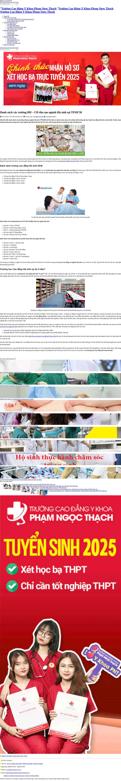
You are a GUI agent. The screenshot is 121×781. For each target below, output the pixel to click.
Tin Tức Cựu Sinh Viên (13, 43)
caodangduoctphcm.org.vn (13, 769)
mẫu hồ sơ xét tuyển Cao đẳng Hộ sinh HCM (42, 336)
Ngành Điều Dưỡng (12, 35)
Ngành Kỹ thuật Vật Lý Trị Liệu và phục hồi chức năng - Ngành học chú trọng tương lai (69, 489)
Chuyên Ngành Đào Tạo (10, 22)
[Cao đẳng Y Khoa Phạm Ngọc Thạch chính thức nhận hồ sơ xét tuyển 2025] (62, 78)
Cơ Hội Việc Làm (12, 41)
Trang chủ (6, 16)
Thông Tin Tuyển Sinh (10, 17)
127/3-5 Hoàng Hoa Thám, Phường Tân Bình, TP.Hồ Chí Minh (25, 763)
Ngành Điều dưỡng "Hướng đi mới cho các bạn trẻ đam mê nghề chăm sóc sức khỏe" (50, 486)
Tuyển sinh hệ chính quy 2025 (15, 21)
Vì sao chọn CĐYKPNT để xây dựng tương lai (20, 19)
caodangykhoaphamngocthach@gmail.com (17, 772)
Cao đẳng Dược (11, 24)
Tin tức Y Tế (10, 32)
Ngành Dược (10, 33)
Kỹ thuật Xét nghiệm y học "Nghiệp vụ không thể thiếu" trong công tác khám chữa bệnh (78, 491)
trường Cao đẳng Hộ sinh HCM (69, 161)
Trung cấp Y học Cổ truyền (14, 29)
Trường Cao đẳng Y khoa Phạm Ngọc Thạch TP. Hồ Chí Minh (21, 775)
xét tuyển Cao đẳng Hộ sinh (8, 326)
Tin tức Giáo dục (12, 38)
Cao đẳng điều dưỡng (13, 25)
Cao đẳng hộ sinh (38, 116)
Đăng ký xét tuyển (5, 1)
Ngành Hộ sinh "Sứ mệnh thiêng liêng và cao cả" (49, 487)
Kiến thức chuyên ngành (10, 30)
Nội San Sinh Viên (9, 37)
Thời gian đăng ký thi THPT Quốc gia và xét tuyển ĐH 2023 (34, 484)
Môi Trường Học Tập (13, 40)
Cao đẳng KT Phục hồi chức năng (16, 27)
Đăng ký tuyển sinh (9, 44)
